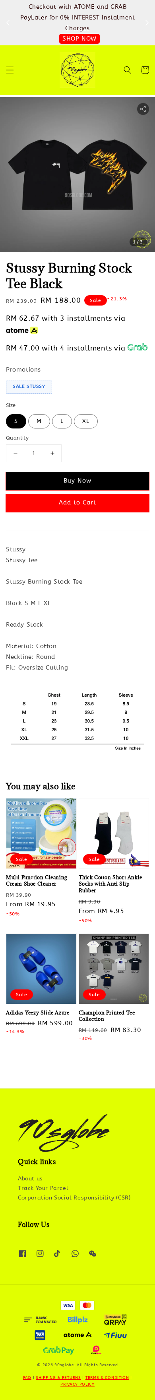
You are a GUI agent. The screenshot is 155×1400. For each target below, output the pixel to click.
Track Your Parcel (43, 1188)
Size (11, 405)
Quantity (17, 438)
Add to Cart (77, 502)
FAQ (27, 1377)
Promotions (23, 369)
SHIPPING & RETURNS (58, 1377)
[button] (10, 70)
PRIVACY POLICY (77, 1384)
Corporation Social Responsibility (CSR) (74, 1197)
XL (85, 421)
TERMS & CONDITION (107, 1377)
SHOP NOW (79, 38)
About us (30, 1178)
